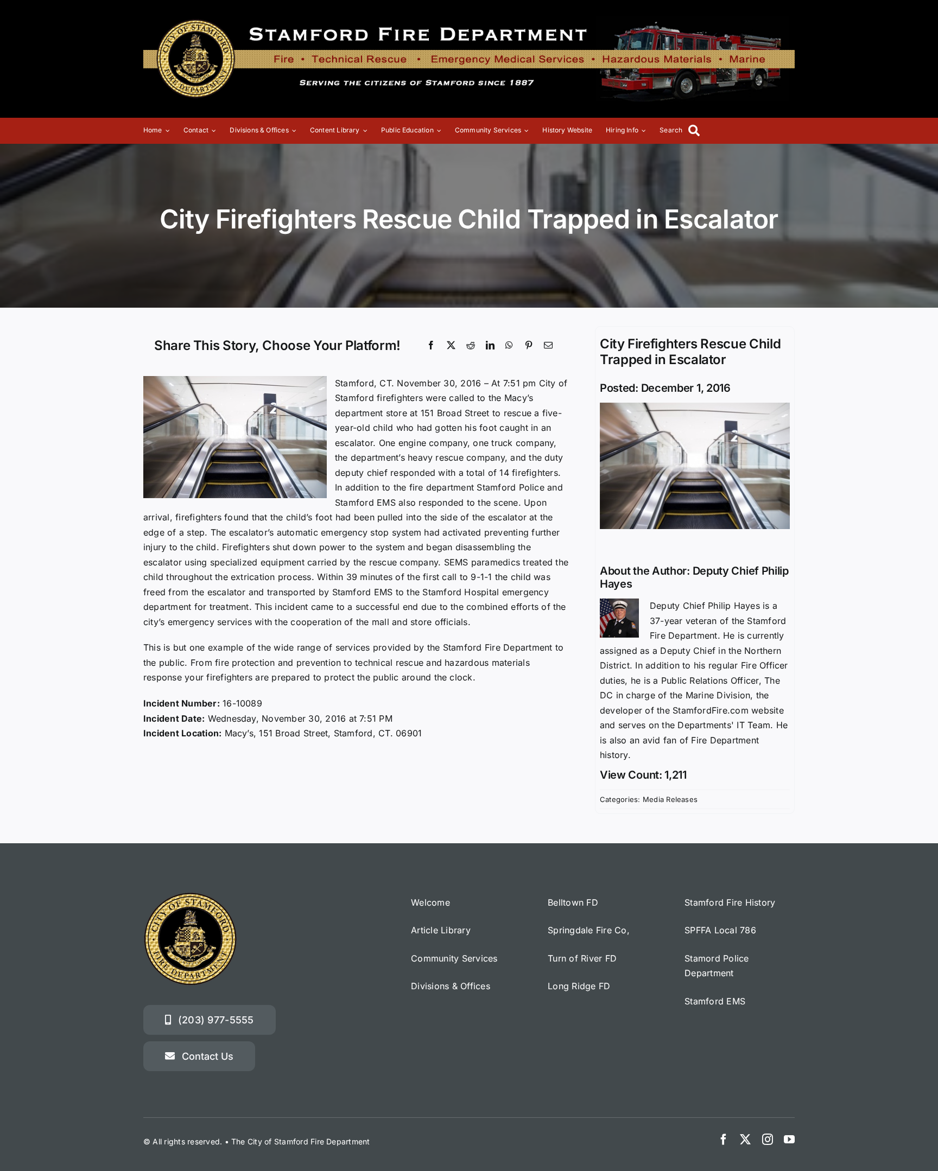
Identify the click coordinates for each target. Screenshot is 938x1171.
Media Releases (670, 799)
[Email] (548, 345)
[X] (451, 345)
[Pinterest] (528, 345)
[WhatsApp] (509, 345)
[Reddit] (470, 345)
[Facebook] (431, 345)
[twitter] (745, 1139)
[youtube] (789, 1139)
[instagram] (767, 1139)
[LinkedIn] (490, 345)
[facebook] (723, 1139)
